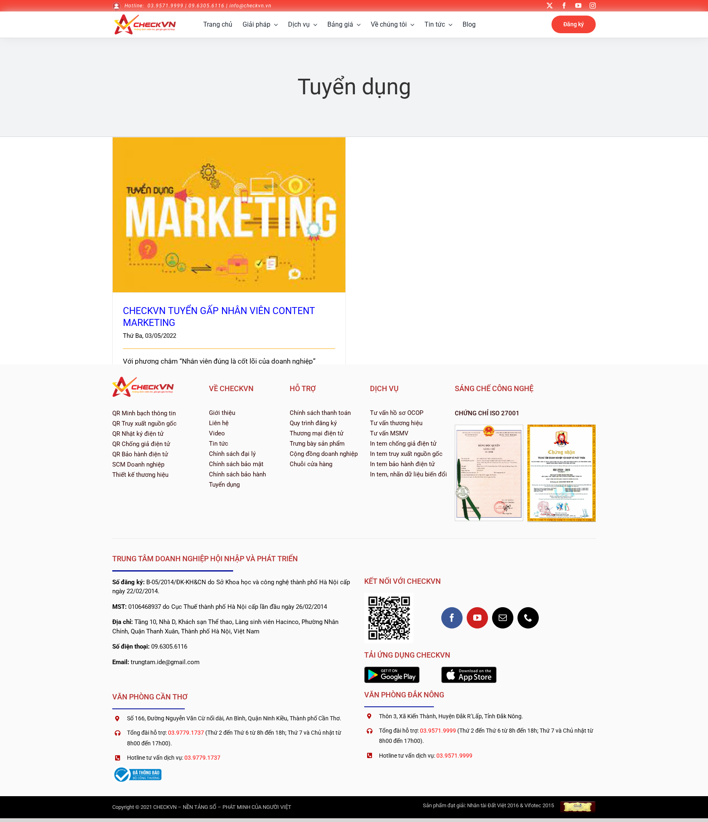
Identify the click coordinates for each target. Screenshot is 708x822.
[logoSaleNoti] (136, 769)
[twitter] (550, 5)
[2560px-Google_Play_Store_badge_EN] (392, 670)
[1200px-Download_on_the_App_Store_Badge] (469, 670)
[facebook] (564, 5)
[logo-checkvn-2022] (145, 18)
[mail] (502, 617)
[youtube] (578, 5)
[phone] (528, 617)
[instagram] (593, 5)
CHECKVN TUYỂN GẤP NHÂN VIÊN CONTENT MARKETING (229, 207)
